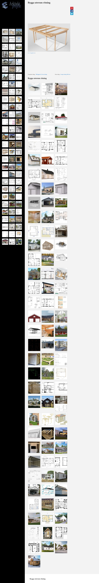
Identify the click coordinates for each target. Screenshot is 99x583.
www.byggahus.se (31, 52)
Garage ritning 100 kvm (65, 74)
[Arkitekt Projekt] (12, 5)
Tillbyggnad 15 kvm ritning (41, 74)
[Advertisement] (12, 19)
